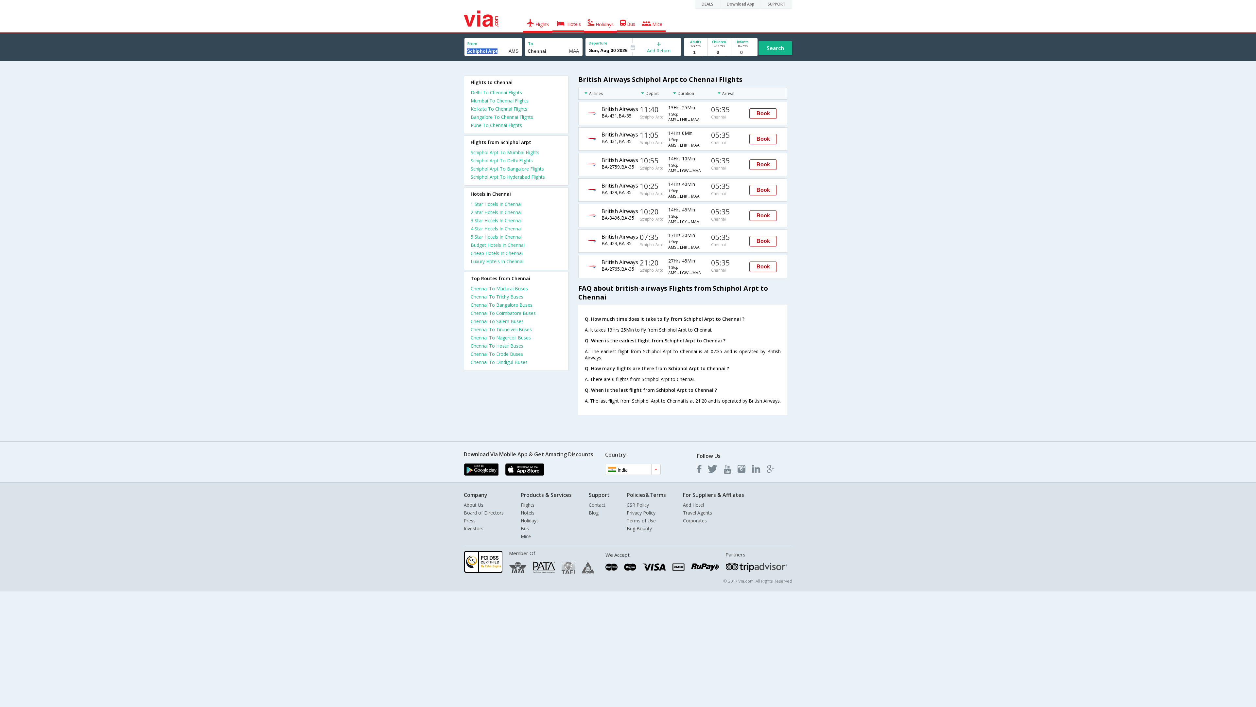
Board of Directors (484, 513)
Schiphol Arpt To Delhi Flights (502, 160)
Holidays (530, 520)
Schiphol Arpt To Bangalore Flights (507, 169)
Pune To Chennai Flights (496, 125)
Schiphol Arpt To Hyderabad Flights (508, 177)
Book (763, 113)
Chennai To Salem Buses (497, 321)
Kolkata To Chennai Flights (499, 109)
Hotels (527, 513)
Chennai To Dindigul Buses (499, 362)
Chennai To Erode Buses (497, 354)
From (472, 43)
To (530, 43)
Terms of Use (641, 520)
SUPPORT (776, 4)
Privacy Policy (641, 513)
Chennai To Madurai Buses (499, 288)
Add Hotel (693, 505)
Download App (740, 4)
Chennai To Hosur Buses (497, 346)
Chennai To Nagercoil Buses (501, 338)
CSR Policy (638, 505)
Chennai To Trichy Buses (497, 297)
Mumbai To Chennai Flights (500, 101)
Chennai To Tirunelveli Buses (501, 329)
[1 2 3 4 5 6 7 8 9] (695, 52)
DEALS (707, 4)
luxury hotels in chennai (497, 261)
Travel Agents (697, 513)
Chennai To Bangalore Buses (501, 305)
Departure (598, 43)
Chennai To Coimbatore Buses (503, 313)
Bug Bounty (639, 528)
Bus (525, 528)
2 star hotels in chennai (496, 212)
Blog (594, 513)
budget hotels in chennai (498, 245)
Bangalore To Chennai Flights (502, 117)
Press (470, 520)
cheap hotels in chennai (497, 253)
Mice (526, 536)
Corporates (695, 520)
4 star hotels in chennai (496, 229)
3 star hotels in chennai (496, 220)
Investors (473, 528)
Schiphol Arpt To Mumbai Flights (505, 152)
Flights (527, 505)
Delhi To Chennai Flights (496, 92)
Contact (597, 505)
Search (775, 48)
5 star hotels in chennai (496, 237)
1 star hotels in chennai (496, 204)
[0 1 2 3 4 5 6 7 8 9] (719, 52)
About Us (473, 505)
